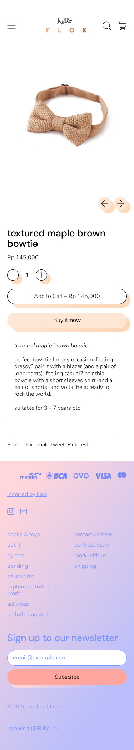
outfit (13, 545)
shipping (85, 566)
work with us (90, 555)
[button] (107, 26)
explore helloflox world (28, 590)
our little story (91, 545)
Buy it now (67, 320)
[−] (13, 275)
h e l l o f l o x (44, 706)
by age (15, 555)
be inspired (21, 576)
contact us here (93, 534)
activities (18, 604)
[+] (41, 275)
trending (17, 566)
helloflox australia (30, 615)
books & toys (23, 534)
